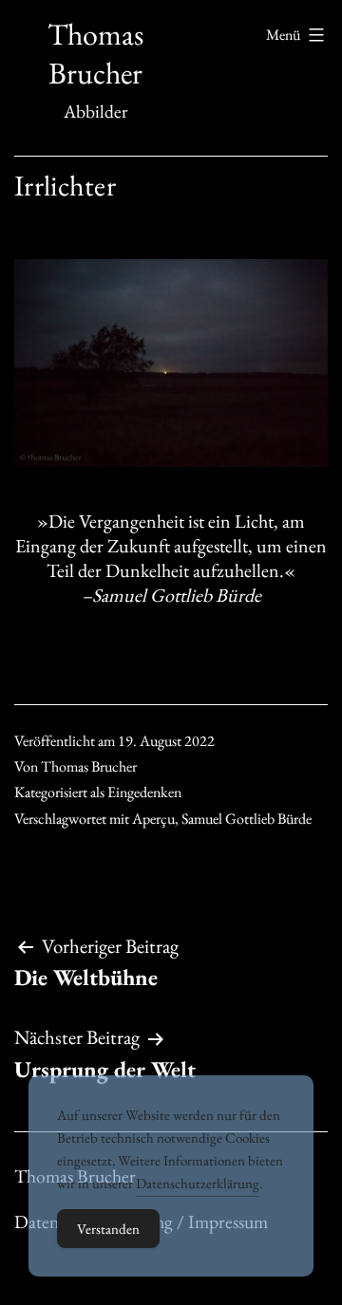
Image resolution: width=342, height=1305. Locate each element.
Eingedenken (144, 792)
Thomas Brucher (95, 54)
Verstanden (108, 1229)
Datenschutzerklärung (197, 1183)
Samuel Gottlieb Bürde (246, 819)
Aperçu (153, 819)
